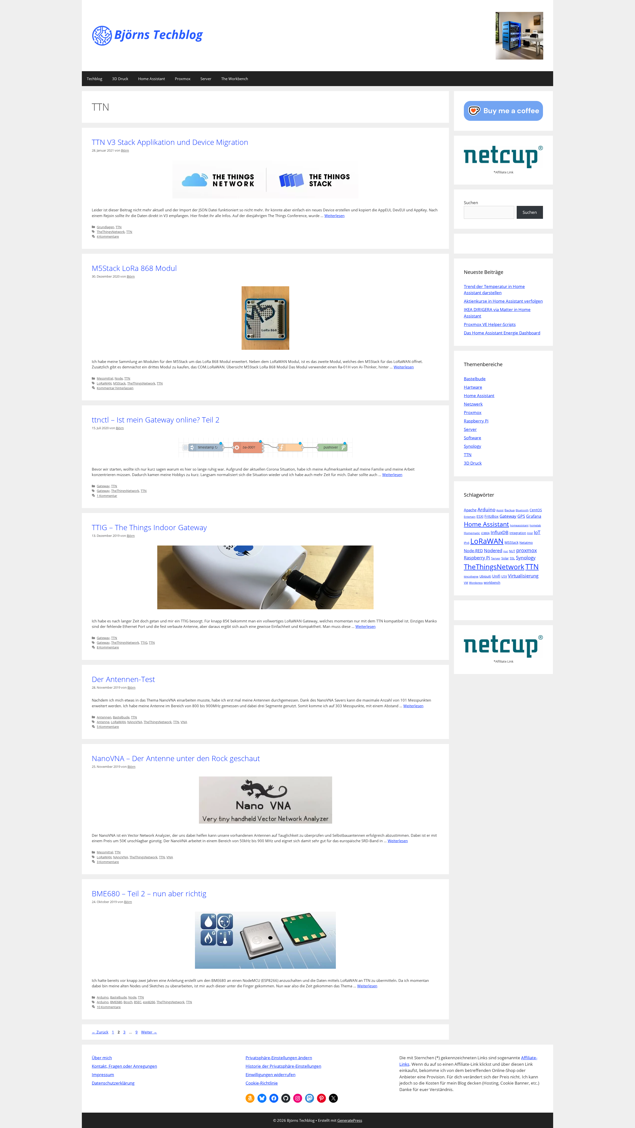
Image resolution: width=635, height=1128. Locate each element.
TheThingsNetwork (111, 231)
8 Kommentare (108, 647)
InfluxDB (499, 532)
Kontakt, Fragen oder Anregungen (124, 1066)
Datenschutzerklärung (113, 1083)
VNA (184, 722)
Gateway (103, 486)
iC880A (485, 533)
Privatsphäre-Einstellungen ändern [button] (279, 1058)
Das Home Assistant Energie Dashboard (502, 333)
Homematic (472, 533)
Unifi (496, 576)
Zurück (100, 1032)
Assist (500, 510)
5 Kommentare (108, 726)
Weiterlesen (334, 215)
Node (119, 378)
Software (472, 438)
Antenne (103, 722)
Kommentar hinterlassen (115, 388)
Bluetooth (522, 510)
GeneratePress (349, 1120)
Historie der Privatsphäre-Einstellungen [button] (283, 1066)
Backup (510, 510)
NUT (512, 551)
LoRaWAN (104, 383)
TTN (119, 227)
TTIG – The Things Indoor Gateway (149, 527)
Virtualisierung (523, 576)
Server (205, 78)
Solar (505, 558)
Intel (530, 533)
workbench (492, 582)
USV (504, 576)
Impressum (103, 1074)
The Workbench (234, 78)
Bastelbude (121, 717)
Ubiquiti (485, 576)
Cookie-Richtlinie (262, 1083)
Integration (517, 533)
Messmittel (105, 378)
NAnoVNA (134, 722)
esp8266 (149, 1002)
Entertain (470, 516)
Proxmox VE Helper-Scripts (490, 324)
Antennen (104, 717)
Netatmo (526, 542)
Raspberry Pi (476, 421)
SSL (512, 558)
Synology (472, 446)
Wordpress (476, 582)
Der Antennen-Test (123, 679)
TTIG (144, 642)
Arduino (103, 997)
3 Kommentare (108, 862)
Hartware (473, 387)
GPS (521, 516)
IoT (537, 532)
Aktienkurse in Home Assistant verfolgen (503, 301)
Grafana (533, 516)
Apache (470, 509)
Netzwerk (473, 404)
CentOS (536, 510)
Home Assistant (151, 78)
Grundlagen (105, 227)
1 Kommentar (107, 495)
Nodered (493, 550)
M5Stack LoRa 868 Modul (134, 268)
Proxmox (182, 78)
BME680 (116, 1002)
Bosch (128, 1002)
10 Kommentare (109, 1007)
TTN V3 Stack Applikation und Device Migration (170, 142)
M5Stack (119, 383)
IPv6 (466, 543)
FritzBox (491, 516)
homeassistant (519, 525)
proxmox (526, 550)
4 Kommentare (108, 236)
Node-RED (473, 550)
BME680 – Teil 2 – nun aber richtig (149, 893)
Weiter (149, 1032)
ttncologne (471, 576)
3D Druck (120, 78)
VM (466, 582)
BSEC (137, 1002)
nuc (505, 551)
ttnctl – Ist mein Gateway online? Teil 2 (156, 420)
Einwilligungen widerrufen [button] (270, 1074)
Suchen (471, 202)
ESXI (479, 516)
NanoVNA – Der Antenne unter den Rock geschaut (176, 758)
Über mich (102, 1058)
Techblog (94, 78)
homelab (535, 525)
